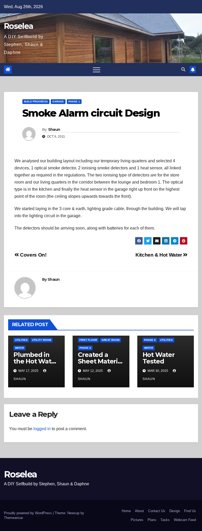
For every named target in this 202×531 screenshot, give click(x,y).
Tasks (165, 520)
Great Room (110, 340)
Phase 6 (85, 347)
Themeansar (13, 518)
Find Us (190, 511)
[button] (183, 69)
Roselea (18, 26)
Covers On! (32, 255)
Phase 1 (74, 101)
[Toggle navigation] (96, 69)
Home (126, 511)
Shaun (54, 129)
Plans (152, 520)
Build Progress (36, 101)
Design (174, 511)
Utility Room (41, 340)
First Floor (88, 340)
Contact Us (156, 511)
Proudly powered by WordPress (28, 513)
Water (19, 347)
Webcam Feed (185, 520)
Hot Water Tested (159, 358)
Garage (58, 101)
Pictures (137, 520)
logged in (42, 428)
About (139, 511)
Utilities (21, 340)
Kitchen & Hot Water (159, 255)
